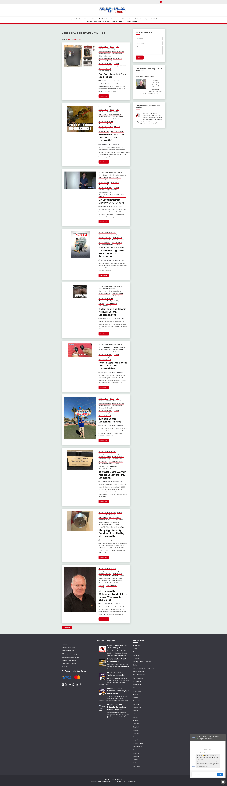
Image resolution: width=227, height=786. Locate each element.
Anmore (135, 694)
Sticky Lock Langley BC (134, 21)
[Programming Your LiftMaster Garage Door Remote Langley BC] (102, 713)
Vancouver (136, 645)
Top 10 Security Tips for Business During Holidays (111, 195)
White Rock (137, 691)
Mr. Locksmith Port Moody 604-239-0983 (111, 201)
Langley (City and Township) (142, 662)
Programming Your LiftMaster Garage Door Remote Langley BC (116, 707)
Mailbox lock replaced (105, 58)
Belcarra (135, 697)
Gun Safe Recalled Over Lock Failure (112, 76)
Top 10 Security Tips (105, 68)
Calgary (135, 759)
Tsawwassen (137, 707)
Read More (103, 96)
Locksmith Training (104, 53)
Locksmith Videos (117, 53)
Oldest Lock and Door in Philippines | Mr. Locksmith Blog (112, 311)
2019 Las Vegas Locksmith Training (110, 420)
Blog (117, 46)
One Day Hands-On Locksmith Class (98, 21)
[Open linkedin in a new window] (77, 685)
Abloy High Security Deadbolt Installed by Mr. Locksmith (111, 533)
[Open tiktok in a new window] (80, 685)
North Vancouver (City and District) (144, 668)
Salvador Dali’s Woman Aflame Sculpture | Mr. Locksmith (112, 474)
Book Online (154, 19)
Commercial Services (68, 647)
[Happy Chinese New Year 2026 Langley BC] (102, 648)
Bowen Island (137, 701)
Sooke (135, 750)
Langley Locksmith (75, 19)
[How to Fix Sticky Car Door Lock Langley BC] (102, 662)
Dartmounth (137, 766)
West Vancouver (138, 671)
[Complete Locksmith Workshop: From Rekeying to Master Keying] (102, 691)
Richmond (136, 655)
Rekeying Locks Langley (69, 654)
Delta (135, 665)
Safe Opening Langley (69, 663)
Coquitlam (136, 658)
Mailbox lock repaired (105, 56)
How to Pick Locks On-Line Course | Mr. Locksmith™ (111, 137)
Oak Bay (136, 724)
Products (101, 66)
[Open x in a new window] (66, 685)
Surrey (135, 649)
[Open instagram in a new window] (73, 685)
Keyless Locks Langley (69, 660)
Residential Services (68, 650)
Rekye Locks (110, 129)
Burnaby (136, 652)
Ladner (135, 711)
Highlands (136, 753)
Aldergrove (136, 714)
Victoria (135, 717)
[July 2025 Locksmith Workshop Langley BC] (102, 675)
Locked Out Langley (118, 21)
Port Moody (137, 681)
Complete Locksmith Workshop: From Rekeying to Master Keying (118, 690)
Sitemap (64, 641)
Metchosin (136, 756)
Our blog (64, 644)
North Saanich (137, 746)
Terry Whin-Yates (120, 66)
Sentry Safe (109, 66)
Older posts (67, 627)
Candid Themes (131, 781)
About (86, 19)
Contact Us (65, 667)
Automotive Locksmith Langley (137, 19)
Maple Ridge (137, 684)
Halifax (135, 763)
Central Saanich (138, 743)
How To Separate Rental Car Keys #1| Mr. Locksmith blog (113, 365)
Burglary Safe (107, 175)
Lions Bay (136, 704)
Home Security (110, 49)
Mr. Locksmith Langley (105, 63)
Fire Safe (101, 49)
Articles (112, 46)
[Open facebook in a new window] (63, 685)
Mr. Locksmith (117, 58)
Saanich (135, 720)
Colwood (136, 733)
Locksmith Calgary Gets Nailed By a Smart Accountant (113, 253)
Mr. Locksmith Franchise (106, 61)
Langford (136, 730)
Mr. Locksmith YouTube (106, 126)
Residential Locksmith (106, 19)
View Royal (136, 740)
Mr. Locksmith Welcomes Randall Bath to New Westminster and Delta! (113, 596)
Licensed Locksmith (105, 51)
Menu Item (164, 2)
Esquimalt (136, 727)
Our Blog (116, 63)
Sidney (135, 737)
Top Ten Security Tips (105, 70)
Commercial (120, 19)
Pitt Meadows (137, 688)
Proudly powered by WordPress (101, 781)
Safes (93, 19)
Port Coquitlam (138, 678)
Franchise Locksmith (112, 112)
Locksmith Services (118, 51)
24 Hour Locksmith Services (107, 107)
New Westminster (139, 675)
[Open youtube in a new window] (70, 685)
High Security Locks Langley (71, 657)
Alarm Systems (103, 46)
